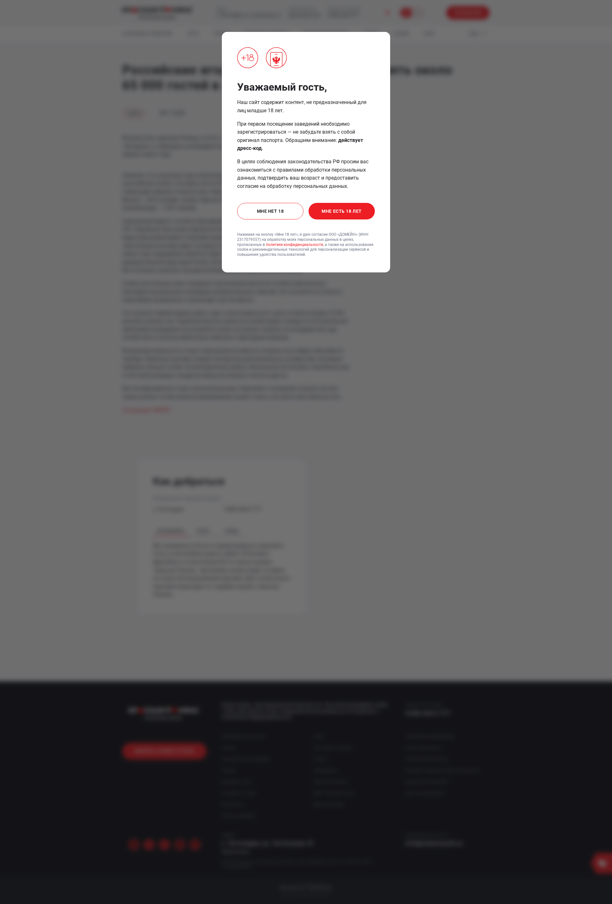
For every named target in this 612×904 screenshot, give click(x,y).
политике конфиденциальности (294, 244)
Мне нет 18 (270, 211)
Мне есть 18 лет (341, 211)
